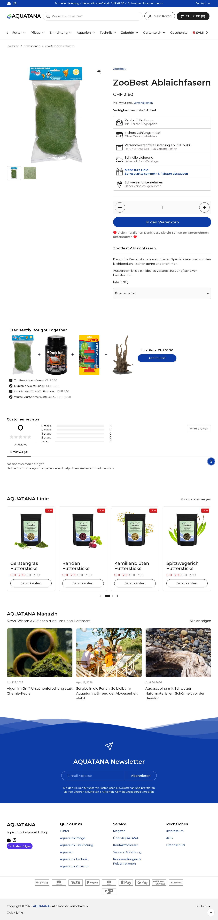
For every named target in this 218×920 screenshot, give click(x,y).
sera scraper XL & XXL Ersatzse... (34, 391)
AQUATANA (41, 906)
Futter (64, 831)
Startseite (13, 46)
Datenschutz (175, 845)
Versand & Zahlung (127, 852)
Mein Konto (162, 16)
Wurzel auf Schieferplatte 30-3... (35, 397)
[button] (193, 16)
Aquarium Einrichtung (76, 845)
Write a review (199, 428)
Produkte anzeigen (196, 499)
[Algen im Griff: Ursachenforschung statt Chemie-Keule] (40, 652)
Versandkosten (143, 102)
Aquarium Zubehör (74, 866)
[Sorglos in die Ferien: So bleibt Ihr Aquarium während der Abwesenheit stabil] (109, 652)
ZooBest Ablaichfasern (29, 380)
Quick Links (15, 912)
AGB (169, 838)
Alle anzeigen (200, 621)
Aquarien (67, 852)
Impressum (175, 831)
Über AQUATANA (125, 838)
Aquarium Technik (74, 859)
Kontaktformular (125, 845)
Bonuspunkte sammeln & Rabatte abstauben (156, 173)
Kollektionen (32, 46)
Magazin (119, 831)
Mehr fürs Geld (137, 170)
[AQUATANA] (24, 16)
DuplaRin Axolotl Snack (29, 385)
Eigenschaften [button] (125, 293)
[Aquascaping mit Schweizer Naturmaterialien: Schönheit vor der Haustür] (178, 652)
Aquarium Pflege (72, 838)
